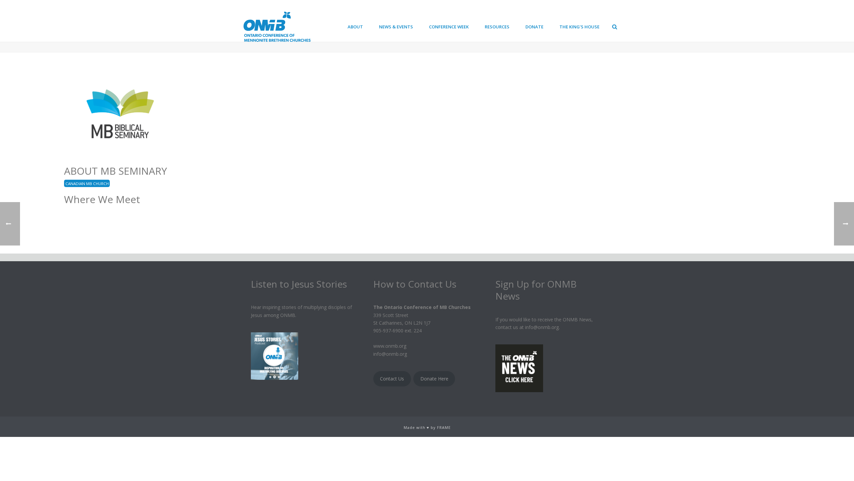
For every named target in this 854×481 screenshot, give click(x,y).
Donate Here (434, 378)
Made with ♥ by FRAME (427, 427)
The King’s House (579, 27)
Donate (534, 27)
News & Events (396, 27)
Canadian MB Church (87, 183)
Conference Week (449, 27)
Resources (497, 27)
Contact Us (392, 378)
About (355, 27)
